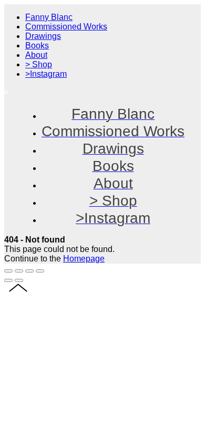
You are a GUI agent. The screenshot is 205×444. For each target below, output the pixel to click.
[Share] (19, 271)
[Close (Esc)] (8, 271)
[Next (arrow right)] (19, 280)
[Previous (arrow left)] (8, 280)
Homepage (84, 258)
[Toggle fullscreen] (29, 271)
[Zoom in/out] (40, 271)
